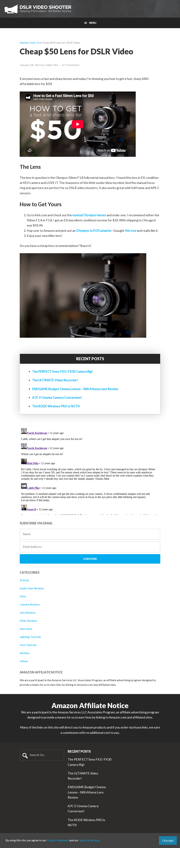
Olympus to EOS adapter (94, 230)
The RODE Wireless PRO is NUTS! (56, 406)
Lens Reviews (28, 612)
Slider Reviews (28, 620)
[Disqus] (90, 471)
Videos (24, 661)
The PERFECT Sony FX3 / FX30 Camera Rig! (62, 371)
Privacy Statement (58, 840)
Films (23, 596)
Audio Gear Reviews (32, 588)
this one (130, 230)
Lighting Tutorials (30, 636)
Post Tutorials (28, 645)
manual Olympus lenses (89, 215)
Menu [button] (92, 22)
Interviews (26, 628)
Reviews (25, 653)
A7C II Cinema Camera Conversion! (57, 397)
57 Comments (71, 65)
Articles (24, 580)
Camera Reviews (30, 604)
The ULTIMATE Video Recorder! (55, 380)
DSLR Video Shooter (38, 9)
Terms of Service (89, 840)
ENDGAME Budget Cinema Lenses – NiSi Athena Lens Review (75, 389)
